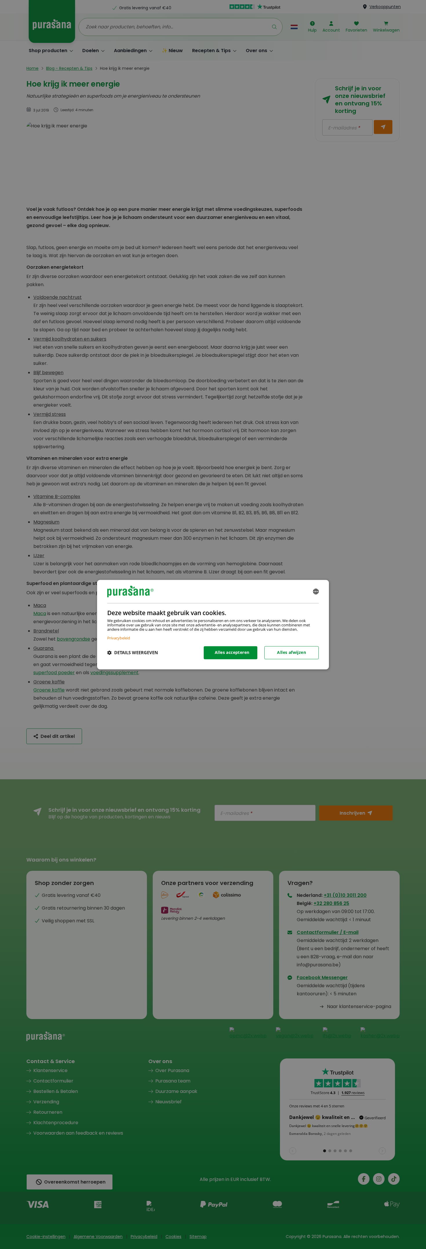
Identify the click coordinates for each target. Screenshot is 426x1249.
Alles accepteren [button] (232, 652)
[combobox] (316, 591)
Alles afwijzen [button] (291, 652)
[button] (132, 653)
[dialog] (213, 624)
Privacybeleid (118, 637)
